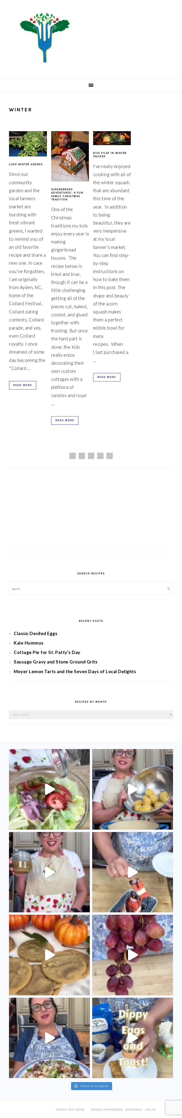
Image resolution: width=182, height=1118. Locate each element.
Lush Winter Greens (26, 164)
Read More (22, 385)
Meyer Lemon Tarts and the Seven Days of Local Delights (75, 671)
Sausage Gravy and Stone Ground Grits (55, 661)
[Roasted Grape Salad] (49, 1038)
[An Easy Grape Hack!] (132, 955)
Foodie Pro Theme (70, 1109)
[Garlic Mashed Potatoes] (132, 789)
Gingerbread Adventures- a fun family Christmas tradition (67, 194)
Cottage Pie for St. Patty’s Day (47, 652)
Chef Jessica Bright (91, 37)
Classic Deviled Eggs (35, 633)
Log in (151, 1109)
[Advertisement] (91, 514)
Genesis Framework (107, 1109)
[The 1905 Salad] (49, 789)
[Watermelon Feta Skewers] (132, 872)
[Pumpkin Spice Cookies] (49, 955)
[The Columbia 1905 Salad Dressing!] (49, 872)
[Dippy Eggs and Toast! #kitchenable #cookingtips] (132, 1038)
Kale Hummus (29, 643)
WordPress (134, 1109)
